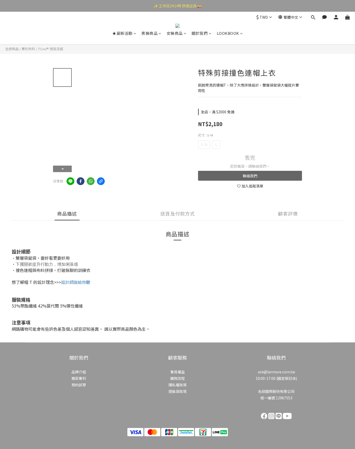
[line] (70, 181)
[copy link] (101, 181)
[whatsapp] (91, 181)
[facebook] (80, 181)
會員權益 (177, 371)
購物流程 (177, 378)
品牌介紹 (78, 371)
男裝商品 (149, 33)
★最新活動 (122, 33)
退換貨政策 (177, 391)
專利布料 (28, 48)
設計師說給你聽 (75, 282)
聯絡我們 (250, 175)
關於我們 (200, 33)
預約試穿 (78, 384)
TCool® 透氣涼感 (50, 48)
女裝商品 (175, 33)
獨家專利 (78, 378)
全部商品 (12, 48)
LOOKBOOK (228, 33)
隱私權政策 (177, 384)
